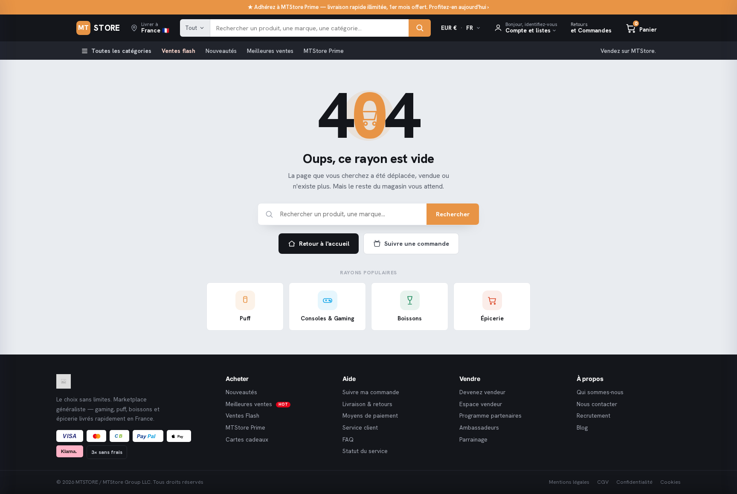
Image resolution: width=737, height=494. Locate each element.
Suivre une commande (416, 243)
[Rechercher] (420, 28)
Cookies (670, 481)
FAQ (348, 439)
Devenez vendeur (482, 392)
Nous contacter (597, 404)
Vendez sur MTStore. (628, 51)
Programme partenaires (490, 415)
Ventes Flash (242, 415)
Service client (360, 427)
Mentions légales (569, 481)
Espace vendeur (480, 404)
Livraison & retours (367, 404)
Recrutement (593, 415)
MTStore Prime (324, 51)
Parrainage (473, 439)
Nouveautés (221, 51)
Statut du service (365, 451)
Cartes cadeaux (247, 439)
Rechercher (453, 214)
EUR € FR (457, 28)
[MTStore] (134, 381)
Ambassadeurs (479, 427)
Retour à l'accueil (324, 243)
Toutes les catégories (121, 51)
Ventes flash (178, 51)
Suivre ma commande (370, 392)
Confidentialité (634, 481)
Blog (582, 427)
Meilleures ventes (270, 51)
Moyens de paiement (370, 415)
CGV (603, 481)
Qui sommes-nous (600, 392)
